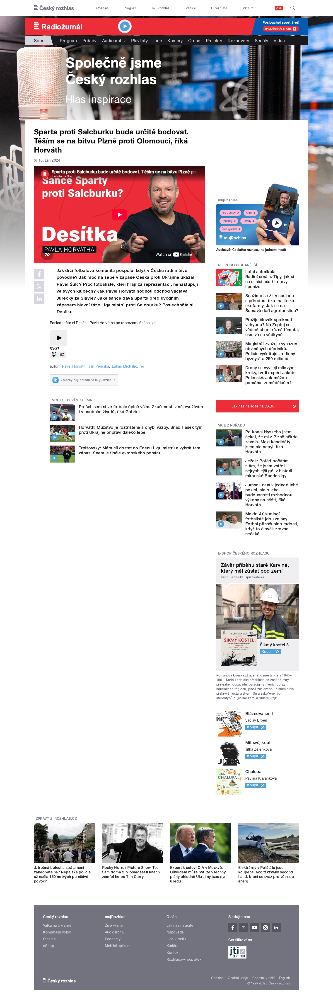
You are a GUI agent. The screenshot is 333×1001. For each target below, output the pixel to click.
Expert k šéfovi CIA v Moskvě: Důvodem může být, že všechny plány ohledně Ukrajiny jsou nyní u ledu (198, 874)
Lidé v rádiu (176, 939)
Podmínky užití (263, 978)
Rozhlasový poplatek (183, 959)
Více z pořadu (231, 425)
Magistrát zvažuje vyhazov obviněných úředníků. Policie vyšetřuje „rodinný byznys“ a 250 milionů (271, 351)
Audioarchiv (114, 40)
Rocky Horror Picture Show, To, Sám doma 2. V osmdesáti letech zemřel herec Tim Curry (131, 872)
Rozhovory (238, 40)
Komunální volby (57, 932)
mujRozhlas (160, 8)
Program (130, 8)
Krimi (249, 212)
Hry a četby (229, 212)
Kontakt (173, 952)
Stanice (190, 8)
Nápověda (175, 932)
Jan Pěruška (98, 366)
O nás (194, 40)
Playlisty (139, 40)
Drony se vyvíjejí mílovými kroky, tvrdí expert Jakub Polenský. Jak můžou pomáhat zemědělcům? (270, 375)
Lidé (157, 40)
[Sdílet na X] (39, 286)
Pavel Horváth (73, 366)
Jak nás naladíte (179, 925)
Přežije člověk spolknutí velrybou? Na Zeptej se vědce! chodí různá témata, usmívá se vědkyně (272, 327)
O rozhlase (219, 8)
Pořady (89, 40)
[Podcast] (54, 354)
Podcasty (113, 939)
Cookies (217, 978)
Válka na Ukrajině (57, 925)
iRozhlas (102, 8)
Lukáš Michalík (124, 366)
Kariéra (172, 946)
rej (142, 366)
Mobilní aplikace (118, 946)
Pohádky (227, 221)
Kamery (175, 40)
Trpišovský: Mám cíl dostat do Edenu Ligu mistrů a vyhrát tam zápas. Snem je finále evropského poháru (139, 450)
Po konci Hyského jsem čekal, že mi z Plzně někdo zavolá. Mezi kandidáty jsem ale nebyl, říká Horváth (271, 441)
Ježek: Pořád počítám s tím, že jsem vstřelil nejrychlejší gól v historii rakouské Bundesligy (268, 468)
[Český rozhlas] (54, 8)
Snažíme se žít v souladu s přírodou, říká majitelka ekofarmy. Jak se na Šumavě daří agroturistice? (271, 303)
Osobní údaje (238, 978)
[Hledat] (293, 8)
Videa (279, 40)
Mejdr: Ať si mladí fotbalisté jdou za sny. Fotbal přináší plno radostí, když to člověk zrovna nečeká (271, 523)
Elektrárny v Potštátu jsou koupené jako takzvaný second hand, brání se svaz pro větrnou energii (266, 874)
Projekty (214, 40)
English (284, 978)
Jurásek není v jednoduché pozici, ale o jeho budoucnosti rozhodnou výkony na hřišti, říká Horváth (271, 494)
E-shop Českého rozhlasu (244, 553)
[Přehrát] (58, 338)
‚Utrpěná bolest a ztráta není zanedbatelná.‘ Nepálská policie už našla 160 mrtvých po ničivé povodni (62, 874)
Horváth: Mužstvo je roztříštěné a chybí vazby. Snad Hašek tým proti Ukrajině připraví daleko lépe (141, 430)
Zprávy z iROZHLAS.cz (56, 819)
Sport (39, 40)
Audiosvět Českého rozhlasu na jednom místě (251, 250)
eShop (48, 946)
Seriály (261, 40)
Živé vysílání (229, 229)
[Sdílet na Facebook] (39, 274)
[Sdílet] (62, 354)
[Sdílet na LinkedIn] (39, 298)
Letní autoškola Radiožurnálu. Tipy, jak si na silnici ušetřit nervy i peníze (269, 279)
